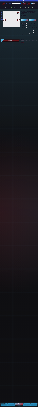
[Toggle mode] (4, 403)
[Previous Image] (4, 20)
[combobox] (16, 3)
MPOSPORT (10, 40)
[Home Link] (8, 3)
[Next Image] (18, 20)
